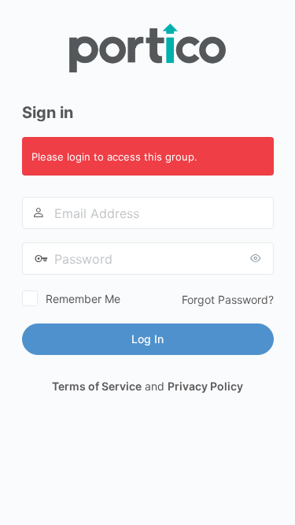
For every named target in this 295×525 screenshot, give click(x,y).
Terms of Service (97, 386)
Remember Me (83, 298)
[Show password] (258, 258)
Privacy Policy (205, 386)
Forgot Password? (228, 299)
